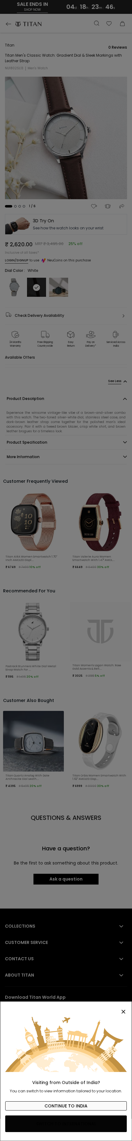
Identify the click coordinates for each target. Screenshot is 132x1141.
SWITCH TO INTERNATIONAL (66, 1124)
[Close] (66, 1008)
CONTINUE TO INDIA (66, 1106)
